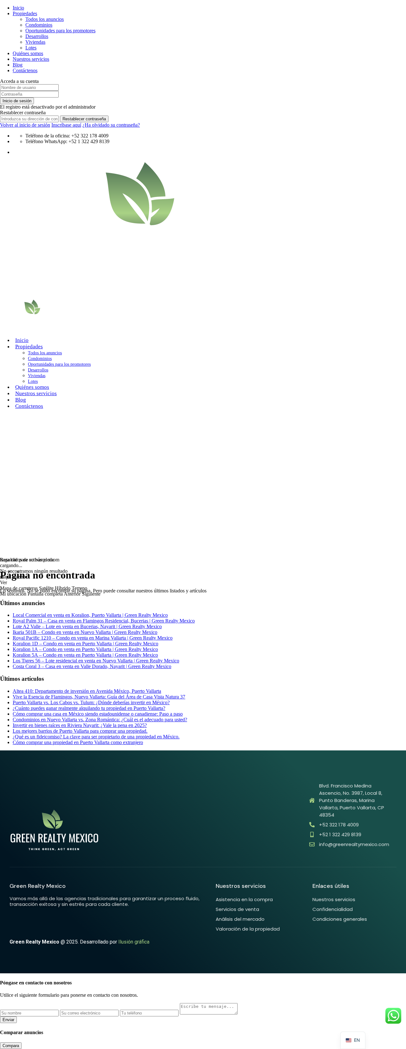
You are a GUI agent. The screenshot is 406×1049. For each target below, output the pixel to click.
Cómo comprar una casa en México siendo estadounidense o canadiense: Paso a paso (98, 714)
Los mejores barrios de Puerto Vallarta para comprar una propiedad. (80, 731)
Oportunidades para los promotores (60, 30)
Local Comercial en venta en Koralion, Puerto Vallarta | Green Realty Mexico (90, 615)
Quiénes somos (28, 53)
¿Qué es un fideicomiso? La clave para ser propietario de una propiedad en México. (96, 736)
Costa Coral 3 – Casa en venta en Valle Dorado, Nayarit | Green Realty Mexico (92, 666)
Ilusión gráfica (133, 942)
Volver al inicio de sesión (25, 125)
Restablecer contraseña (84, 119)
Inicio (18, 7)
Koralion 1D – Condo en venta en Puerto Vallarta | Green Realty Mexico (85, 643)
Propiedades (25, 13)
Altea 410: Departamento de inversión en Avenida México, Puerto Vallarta (87, 691)
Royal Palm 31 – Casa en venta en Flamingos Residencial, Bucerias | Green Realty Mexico (104, 620)
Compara (11, 1045)
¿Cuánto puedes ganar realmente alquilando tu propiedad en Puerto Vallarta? (89, 708)
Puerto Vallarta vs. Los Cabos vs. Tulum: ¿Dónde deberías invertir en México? (91, 702)
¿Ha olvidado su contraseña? (111, 125)
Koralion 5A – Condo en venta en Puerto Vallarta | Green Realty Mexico (85, 655)
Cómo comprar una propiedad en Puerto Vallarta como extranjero (78, 742)
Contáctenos (25, 70)
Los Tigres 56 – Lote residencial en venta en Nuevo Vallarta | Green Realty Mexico (96, 660)
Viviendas (35, 42)
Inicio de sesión (17, 100)
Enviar (8, 1019)
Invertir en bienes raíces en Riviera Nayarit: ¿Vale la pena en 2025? (80, 725)
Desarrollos (36, 36)
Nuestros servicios (31, 59)
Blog (18, 64)
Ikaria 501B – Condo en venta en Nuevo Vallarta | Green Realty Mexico (85, 632)
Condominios (38, 25)
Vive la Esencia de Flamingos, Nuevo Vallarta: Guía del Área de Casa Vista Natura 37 (99, 696)
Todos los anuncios (44, 19)
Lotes (30, 47)
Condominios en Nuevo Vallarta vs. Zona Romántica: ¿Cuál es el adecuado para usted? (100, 719)
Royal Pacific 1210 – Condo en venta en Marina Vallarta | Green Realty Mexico (93, 638)
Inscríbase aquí (66, 125)
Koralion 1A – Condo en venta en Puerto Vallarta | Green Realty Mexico (85, 649)
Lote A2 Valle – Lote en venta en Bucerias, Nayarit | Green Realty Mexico (87, 626)
